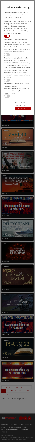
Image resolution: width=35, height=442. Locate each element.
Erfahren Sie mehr (22, 102)
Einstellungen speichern (20, 105)
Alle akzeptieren (23, 108)
